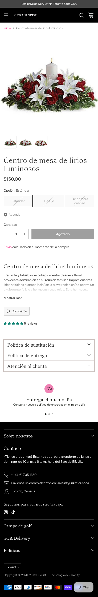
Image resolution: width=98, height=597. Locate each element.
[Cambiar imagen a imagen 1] (10, 142)
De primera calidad (80, 201)
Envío (8, 247)
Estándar (18, 201)
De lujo (49, 201)
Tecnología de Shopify (65, 575)
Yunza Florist (38, 575)
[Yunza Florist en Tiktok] (13, 512)
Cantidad (10, 225)
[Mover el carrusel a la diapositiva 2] (49, 414)
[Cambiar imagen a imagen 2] (25, 142)
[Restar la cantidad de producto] (8, 234)
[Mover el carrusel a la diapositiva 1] (45, 414)
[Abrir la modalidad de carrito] (90, 15)
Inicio (7, 28)
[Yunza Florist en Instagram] (6, 512)
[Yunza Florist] (25, 15)
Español (11, 567)
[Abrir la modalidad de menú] (6, 15)
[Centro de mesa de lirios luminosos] (49, 83)
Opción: (16, 190)
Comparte (19, 311)
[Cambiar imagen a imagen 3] (41, 142)
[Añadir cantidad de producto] (24, 234)
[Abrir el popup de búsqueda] (81, 15)
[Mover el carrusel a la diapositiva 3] (52, 414)
